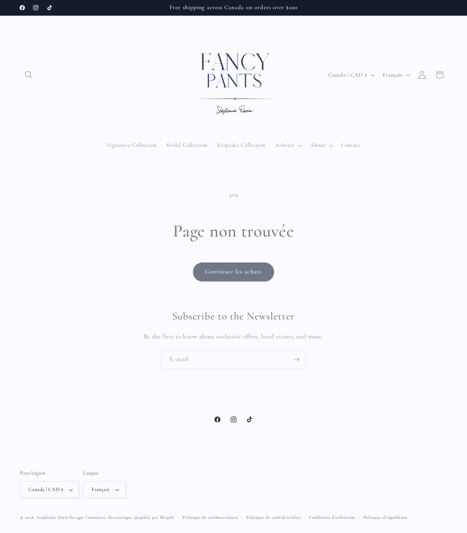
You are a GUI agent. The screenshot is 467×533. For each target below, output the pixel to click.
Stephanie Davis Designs (60, 517)
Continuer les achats (233, 271)
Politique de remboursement (210, 517)
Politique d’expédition (385, 517)
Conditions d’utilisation (332, 517)
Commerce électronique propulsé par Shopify (130, 517)
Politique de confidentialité (273, 517)
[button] (29, 75)
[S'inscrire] (296, 359)
